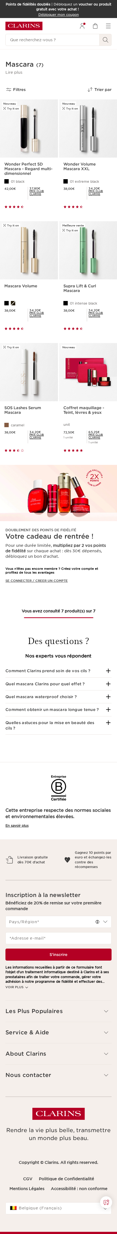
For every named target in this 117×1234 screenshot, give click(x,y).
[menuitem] (82, 26)
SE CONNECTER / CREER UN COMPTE (36, 581)
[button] (13, 72)
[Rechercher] (106, 40)
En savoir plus (17, 825)
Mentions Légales (27, 1198)
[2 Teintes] (29, 303)
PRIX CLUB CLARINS (36, 193)
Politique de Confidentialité (66, 1188)
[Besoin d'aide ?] (106, 1202)
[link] (41, 193)
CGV (27, 1188)
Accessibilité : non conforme (79, 1198)
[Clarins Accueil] (23, 26)
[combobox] (58, 931)
